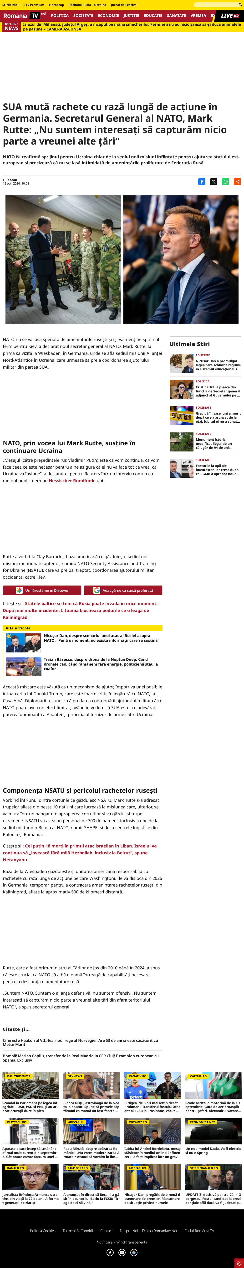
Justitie (131, 15)
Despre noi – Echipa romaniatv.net (148, 1230)
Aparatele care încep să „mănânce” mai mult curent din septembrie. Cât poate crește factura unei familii (30, 1153)
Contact (106, 1230)
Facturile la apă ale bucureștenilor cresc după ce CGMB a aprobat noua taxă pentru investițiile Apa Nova (218, 470)
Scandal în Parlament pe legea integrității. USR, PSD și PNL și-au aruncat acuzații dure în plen (30, 1107)
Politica (60, 15)
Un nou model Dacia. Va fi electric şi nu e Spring (213, 1151)
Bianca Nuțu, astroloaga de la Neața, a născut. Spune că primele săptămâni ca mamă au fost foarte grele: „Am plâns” (91, 1107)
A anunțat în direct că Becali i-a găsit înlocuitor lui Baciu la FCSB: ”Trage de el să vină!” (91, 1199)
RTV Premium (33, 5)
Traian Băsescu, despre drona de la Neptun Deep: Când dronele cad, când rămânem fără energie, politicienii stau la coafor (101, 664)
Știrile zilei (10, 5)
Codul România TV (199, 1230)
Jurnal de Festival (124, 5)
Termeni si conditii (78, 1230)
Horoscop (56, 5)
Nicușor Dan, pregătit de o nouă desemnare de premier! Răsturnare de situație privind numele (152, 1199)
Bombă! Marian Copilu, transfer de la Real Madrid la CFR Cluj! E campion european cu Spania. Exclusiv (81, 1058)
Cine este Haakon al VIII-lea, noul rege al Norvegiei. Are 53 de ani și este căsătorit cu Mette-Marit (80, 1042)
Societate (83, 15)
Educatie (153, 15)
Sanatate (176, 15)
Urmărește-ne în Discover (47, 590)
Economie (108, 15)
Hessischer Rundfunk (71, 480)
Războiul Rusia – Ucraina (87, 5)
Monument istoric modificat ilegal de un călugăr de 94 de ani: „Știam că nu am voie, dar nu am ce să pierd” (217, 444)
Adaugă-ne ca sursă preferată (128, 590)
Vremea (198, 15)
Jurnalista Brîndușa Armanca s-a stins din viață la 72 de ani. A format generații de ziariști (30, 1199)
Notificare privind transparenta (122, 1242)
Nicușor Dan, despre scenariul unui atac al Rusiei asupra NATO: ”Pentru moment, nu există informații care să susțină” (101, 637)
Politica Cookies (43, 1230)
